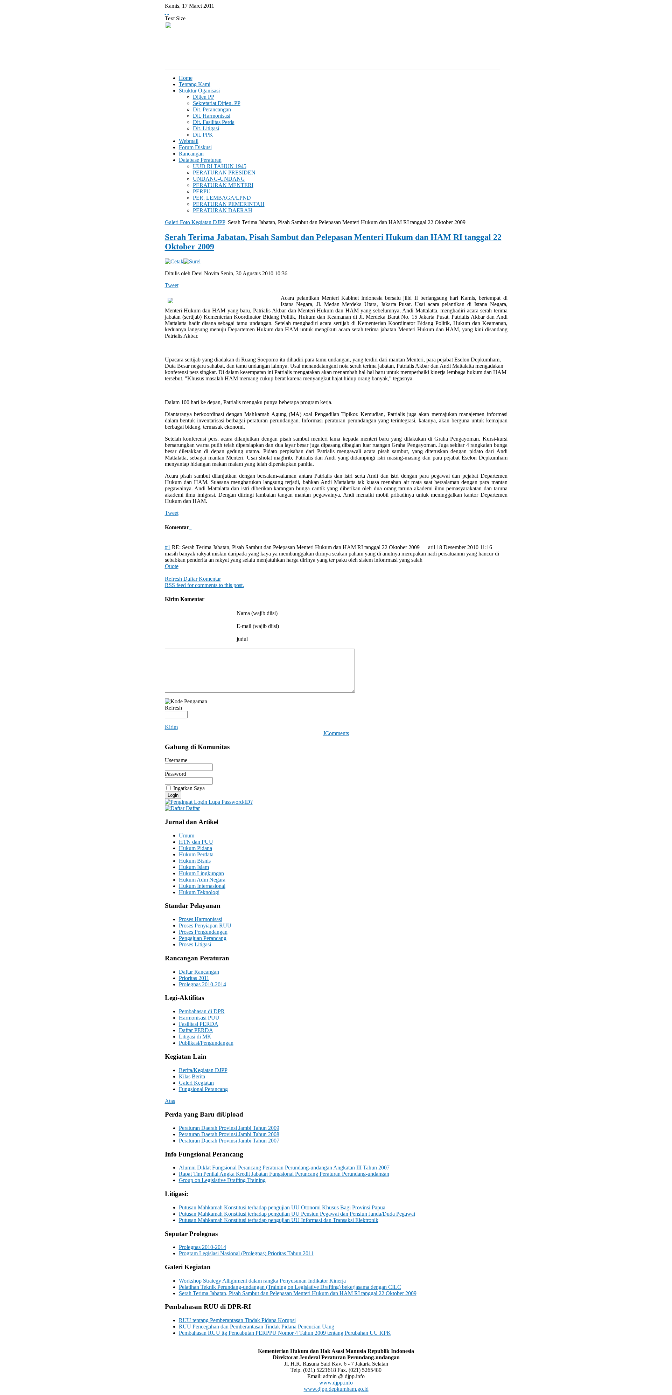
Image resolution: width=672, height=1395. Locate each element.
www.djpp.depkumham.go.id (336, 1389)
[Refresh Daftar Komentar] (191, 527)
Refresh (173, 708)
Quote (171, 566)
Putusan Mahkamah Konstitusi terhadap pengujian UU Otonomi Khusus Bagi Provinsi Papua (282, 1207)
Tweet (171, 285)
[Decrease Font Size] (168, 12)
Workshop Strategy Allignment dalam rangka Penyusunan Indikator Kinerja (262, 1281)
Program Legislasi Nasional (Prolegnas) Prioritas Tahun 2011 (246, 1253)
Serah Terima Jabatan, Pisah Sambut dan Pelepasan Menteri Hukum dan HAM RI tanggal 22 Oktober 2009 (297, 1293)
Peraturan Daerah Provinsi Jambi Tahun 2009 (229, 1128)
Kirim (171, 727)
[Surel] (192, 261)
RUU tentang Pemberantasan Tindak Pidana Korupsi (237, 1320)
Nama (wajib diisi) (257, 613)
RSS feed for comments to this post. (204, 585)
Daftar (192, 808)
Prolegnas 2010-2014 (202, 1247)
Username (176, 760)
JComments (336, 733)
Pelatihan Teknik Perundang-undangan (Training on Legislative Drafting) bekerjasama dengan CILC (290, 1287)
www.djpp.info (336, 1383)
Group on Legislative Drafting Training (222, 1180)
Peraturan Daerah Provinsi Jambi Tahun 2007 (229, 1141)
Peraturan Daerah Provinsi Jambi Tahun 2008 (229, 1134)
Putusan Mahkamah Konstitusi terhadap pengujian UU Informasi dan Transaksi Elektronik (278, 1220)
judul (242, 639)
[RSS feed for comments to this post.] (189, 527)
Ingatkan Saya (189, 788)
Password (175, 774)
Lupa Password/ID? (230, 802)
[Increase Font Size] (165, 12)
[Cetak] (174, 261)
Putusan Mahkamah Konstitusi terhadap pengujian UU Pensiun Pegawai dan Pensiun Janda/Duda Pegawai (297, 1214)
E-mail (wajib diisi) (258, 626)
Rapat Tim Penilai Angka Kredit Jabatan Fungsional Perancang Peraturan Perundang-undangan (284, 1174)
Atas (170, 1101)
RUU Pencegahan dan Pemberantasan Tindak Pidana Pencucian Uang (256, 1327)
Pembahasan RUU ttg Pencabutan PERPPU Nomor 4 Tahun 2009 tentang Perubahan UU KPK (285, 1333)
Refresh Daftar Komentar (193, 579)
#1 (167, 547)
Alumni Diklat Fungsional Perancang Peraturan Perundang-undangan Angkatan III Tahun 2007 (284, 1167)
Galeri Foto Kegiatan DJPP (195, 222)
